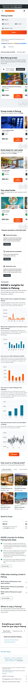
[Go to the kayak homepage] (9, 11)
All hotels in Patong (5, 651)
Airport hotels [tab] (6, 631)
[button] (26, 6)
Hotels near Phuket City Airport (11, 640)
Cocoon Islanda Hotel (8, 130)
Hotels (13, 657)
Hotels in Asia (19, 657)
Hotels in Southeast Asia (10, 660)
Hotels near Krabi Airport (9, 642)
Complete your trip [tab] (17, 631)
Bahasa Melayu (18, 7)
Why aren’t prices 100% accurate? (11, 681)
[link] (7, 244)
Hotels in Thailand (8, 659)
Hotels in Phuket (17, 659)
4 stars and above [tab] (6, 469)
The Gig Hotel (6, 170)
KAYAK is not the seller (8, 676)
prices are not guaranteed (7, 671)
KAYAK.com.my (7, 657)
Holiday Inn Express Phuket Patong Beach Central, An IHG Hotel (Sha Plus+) (12, 86)
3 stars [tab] (15, 469)
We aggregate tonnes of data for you (11, 679)
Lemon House (6, 211)
